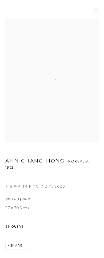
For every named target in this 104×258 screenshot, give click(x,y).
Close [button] (95, 12)
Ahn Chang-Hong (35, 161)
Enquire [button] (14, 226)
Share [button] (16, 245)
